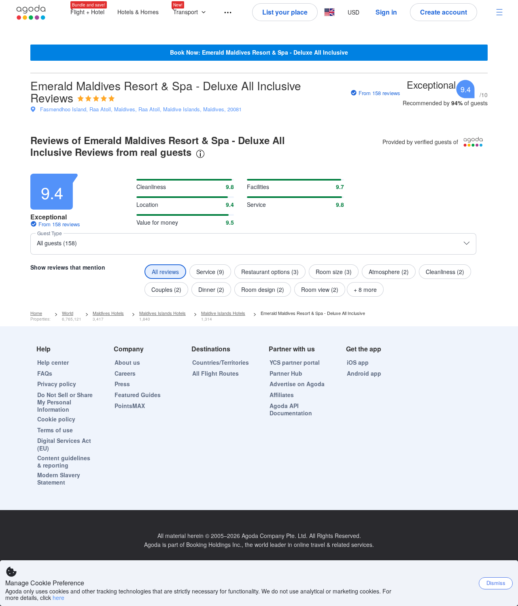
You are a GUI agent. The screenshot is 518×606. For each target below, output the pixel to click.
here (58, 597)
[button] (191, 12)
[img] (96, 98)
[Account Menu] (499, 12)
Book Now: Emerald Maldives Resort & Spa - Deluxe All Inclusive (259, 52)
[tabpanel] (259, 233)
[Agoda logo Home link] (31, 12)
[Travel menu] (224, 12)
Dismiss (495, 583)
